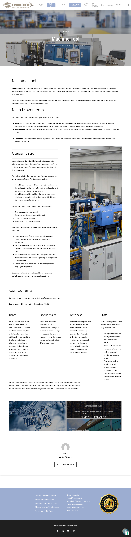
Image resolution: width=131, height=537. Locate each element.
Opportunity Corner (75, 5)
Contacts (110, 5)
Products (62, 4)
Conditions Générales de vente (46, 503)
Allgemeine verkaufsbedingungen (47, 507)
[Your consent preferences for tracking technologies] (127, 533)
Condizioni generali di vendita (45, 495)
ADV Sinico (52, 45)
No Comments (80, 45)
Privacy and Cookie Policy (44, 511)
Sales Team (86, 4)
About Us (41, 5)
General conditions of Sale (44, 499)
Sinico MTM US (51, 5)
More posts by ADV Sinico (65, 464)
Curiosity (65, 31)
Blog (102, 5)
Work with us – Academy (95, 5)
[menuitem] (119, 5)
